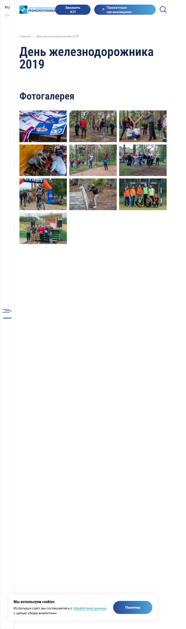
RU (7, 7)
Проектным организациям (119, 9)
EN (7, 15)
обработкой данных (90, 608)
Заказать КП (72, 9)
